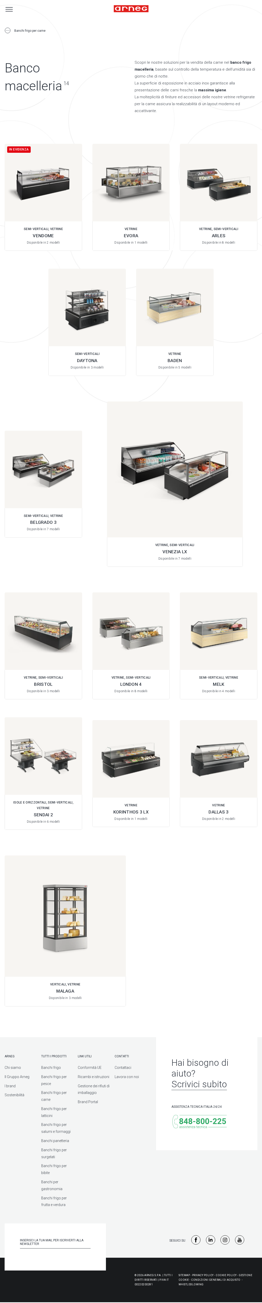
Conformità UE (90, 1068)
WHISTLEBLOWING (191, 1284)
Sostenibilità (14, 1095)
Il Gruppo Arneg (17, 1077)
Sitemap (184, 1275)
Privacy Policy (203, 1275)
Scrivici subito (199, 1084)
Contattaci (123, 1068)
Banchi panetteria (55, 1141)
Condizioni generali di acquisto (216, 1279)
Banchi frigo (51, 1068)
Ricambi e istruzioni (93, 1077)
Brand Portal (88, 1102)
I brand (10, 1086)
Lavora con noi (127, 1077)
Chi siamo (13, 1068)
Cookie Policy (226, 1275)
